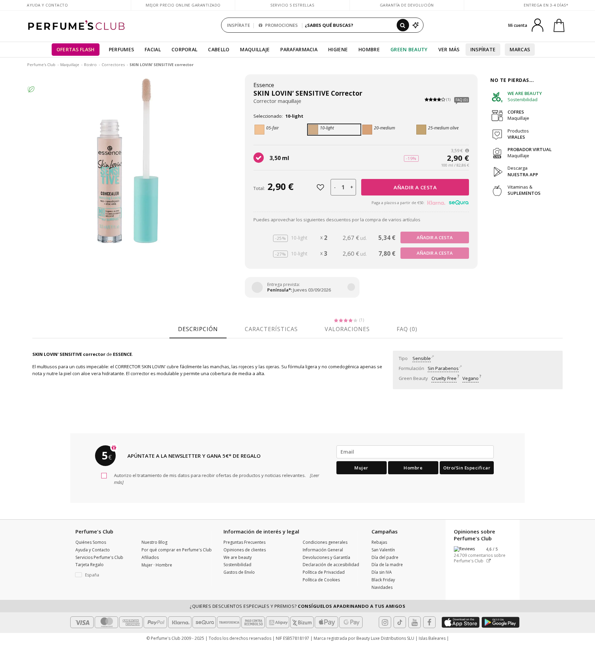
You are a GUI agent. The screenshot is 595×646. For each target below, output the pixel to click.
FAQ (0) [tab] (407, 329)
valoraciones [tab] (347, 329)
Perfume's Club (41, 64)
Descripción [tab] (198, 329)
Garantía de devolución (407, 5)
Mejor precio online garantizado (183, 5)
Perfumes (121, 49)
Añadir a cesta (415, 187)
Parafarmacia (298, 49)
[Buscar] (403, 25)
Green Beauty (409, 49)
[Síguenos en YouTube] (414, 622)
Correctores (113, 64)
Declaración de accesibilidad (331, 565)
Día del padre (385, 557)
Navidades (382, 587)
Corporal (184, 49)
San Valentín (383, 550)
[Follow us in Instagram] (385, 622)
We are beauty (237, 557)
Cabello (218, 49)
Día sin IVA (382, 572)
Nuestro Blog (154, 542)
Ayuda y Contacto (47, 5)
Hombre (369, 49)
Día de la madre (387, 565)
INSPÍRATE (238, 25)
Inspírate (483, 49)
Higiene (338, 49)
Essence (263, 85)
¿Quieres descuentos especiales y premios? (297, 606)
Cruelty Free (444, 378)
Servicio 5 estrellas (292, 5)
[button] (103, 575)
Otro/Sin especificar (466, 468)
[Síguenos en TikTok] (400, 622)
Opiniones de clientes (244, 550)
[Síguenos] (429, 622)
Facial (153, 49)
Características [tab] (271, 329)
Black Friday (383, 580)
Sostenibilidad (237, 565)
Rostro (90, 64)
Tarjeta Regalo (89, 565)
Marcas (520, 49)
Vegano (470, 378)
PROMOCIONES (281, 25)
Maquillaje (255, 49)
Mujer (361, 468)
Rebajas (379, 542)
